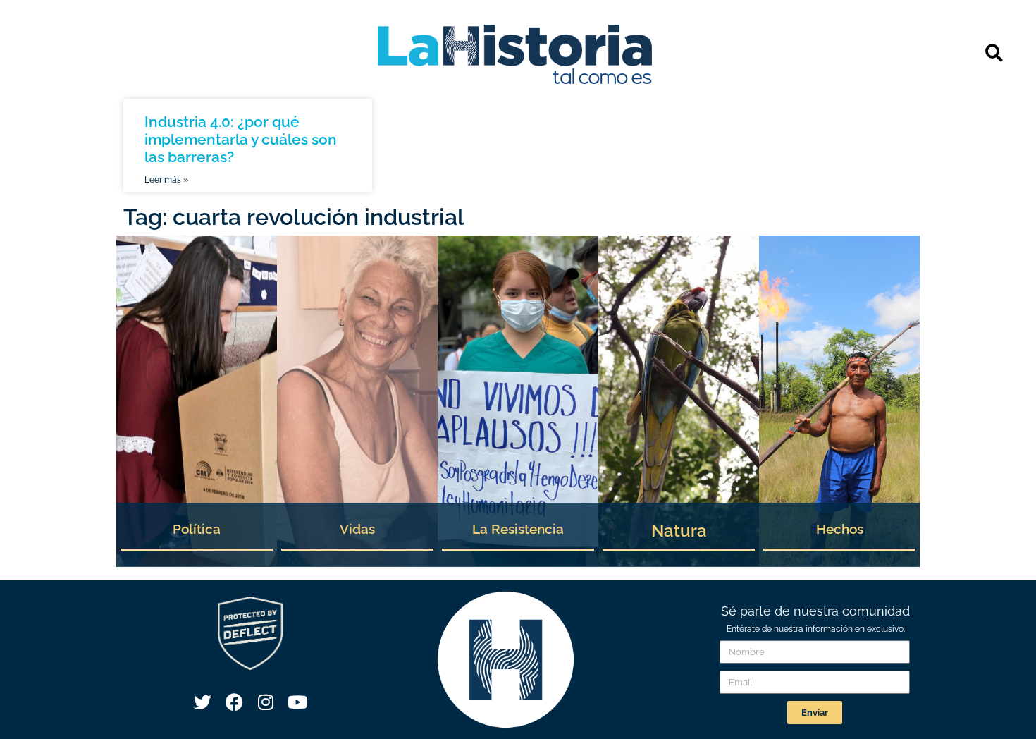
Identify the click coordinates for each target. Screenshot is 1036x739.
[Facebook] (234, 702)
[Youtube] (297, 702)
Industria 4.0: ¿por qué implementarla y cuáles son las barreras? (240, 139)
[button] (994, 52)
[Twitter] (202, 702)
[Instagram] (266, 702)
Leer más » (166, 180)
